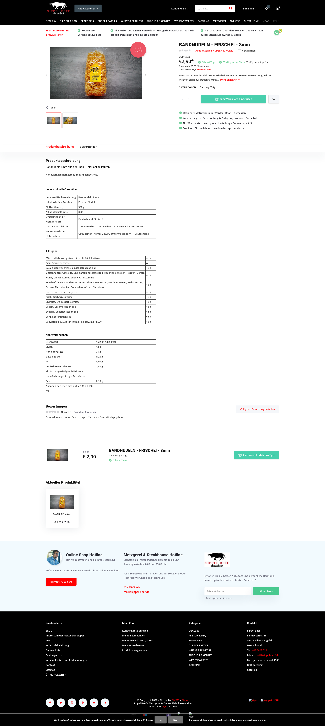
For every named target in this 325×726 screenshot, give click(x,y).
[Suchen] (231, 8)
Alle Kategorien (86, 8)
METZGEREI (219, 21)
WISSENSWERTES (184, 21)
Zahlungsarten (54, 655)
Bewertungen (88, 147)
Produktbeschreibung (60, 147)
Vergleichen (249, 50)
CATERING (203, 21)
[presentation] (47, 74)
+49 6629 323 (132, 587)
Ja (160, 719)
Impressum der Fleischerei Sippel (65, 635)
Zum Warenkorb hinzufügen (236, 99)
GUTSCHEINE (251, 21)
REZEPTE (278, 21)
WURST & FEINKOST (132, 21)
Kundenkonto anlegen (135, 630)
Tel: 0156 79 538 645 (61, 581)
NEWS (266, 21)
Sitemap (50, 669)
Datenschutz (53, 650)
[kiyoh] (253, 700)
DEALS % (51, 21)
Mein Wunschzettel (133, 645)
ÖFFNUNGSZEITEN (56, 674)
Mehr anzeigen (229, 79)
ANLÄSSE (235, 21)
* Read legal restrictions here (218, 598)
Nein (175, 719)
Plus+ (185, 700)
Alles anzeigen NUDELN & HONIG (214, 50)
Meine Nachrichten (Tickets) (138, 640)
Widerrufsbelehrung (57, 645)
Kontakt (50, 665)
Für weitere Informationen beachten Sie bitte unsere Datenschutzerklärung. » (228, 719)
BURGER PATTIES (107, 21)
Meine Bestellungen (133, 635)
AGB (48, 640)
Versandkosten (204, 69)
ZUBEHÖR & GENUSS (158, 21)
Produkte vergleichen (134, 650)
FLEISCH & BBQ (68, 21)
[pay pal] (266, 700)
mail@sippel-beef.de (136, 592)
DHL (276, 700)
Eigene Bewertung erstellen (259, 409)
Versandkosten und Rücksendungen (67, 660)
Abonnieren (266, 591)
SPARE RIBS (87, 21)
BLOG (49, 630)
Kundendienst (179, 8)
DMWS (175, 700)
